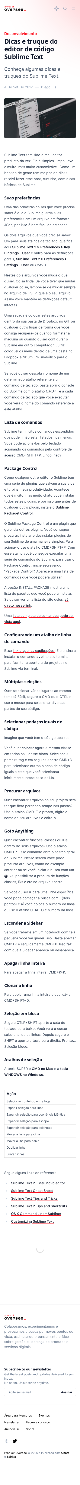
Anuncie (9, 1429)
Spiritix (11, 1456)
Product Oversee (15, 1452)
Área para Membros (18, 1415)
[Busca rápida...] (65, 8)
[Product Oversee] (15, 8)
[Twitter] (15, 1441)
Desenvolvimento (20, 33)
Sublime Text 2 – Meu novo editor (38, 1183)
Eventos (44, 1415)
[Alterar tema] (56, 8)
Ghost (65, 1452)
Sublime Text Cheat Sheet (32, 1191)
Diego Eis (48, 87)
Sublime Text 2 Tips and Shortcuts (39, 1206)
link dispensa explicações (34, 650)
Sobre (30, 1429)
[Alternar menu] (73, 8)
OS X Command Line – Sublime (36, 1214)
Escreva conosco (38, 1422)
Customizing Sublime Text (32, 1221)
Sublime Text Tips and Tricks (34, 1198)
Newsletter (11, 1422)
